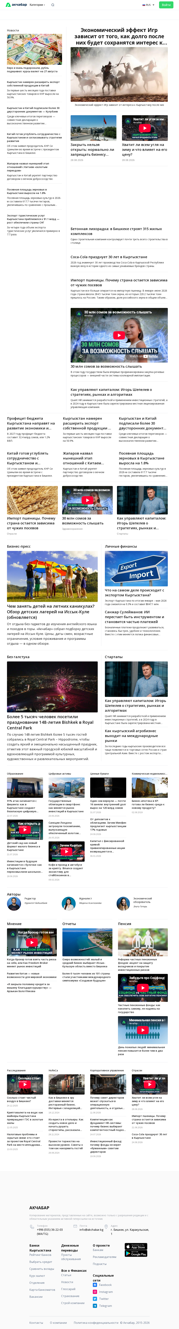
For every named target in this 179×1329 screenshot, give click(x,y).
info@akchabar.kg (91, 1230)
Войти (166, 5)
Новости (13, 30)
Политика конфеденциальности (96, 1323)
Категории (36, 4)
